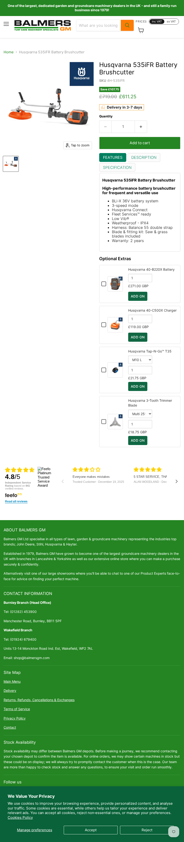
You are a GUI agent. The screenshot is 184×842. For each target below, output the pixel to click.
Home (9, 52)
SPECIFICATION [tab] (117, 167)
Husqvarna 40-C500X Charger (152, 310)
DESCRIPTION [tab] (143, 157)
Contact (10, 727)
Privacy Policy (15, 718)
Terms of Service (17, 709)
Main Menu (12, 681)
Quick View (115, 289)
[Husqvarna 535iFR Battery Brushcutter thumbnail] (10, 163)
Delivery (10, 690)
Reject (147, 830)
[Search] (127, 25)
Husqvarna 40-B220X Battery (151, 269)
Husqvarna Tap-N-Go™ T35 (150, 351)
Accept (91, 830)
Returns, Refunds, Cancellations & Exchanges (39, 700)
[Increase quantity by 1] (141, 127)
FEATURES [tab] (112, 157)
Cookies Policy (20, 817)
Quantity (106, 116)
